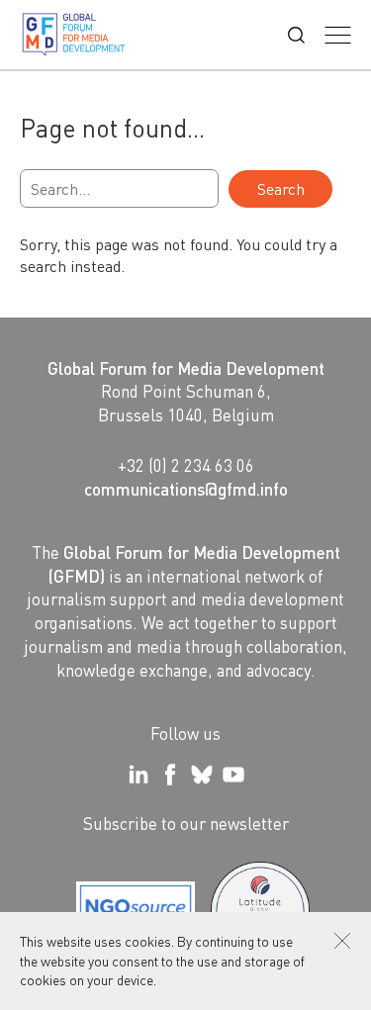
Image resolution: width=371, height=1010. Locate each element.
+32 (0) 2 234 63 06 (186, 465)
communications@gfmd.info (186, 489)
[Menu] (338, 35)
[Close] (342, 941)
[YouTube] (233, 774)
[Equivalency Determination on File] (135, 911)
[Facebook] (170, 774)
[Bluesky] (202, 774)
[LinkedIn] (138, 774)
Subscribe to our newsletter (186, 823)
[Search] (296, 35)
